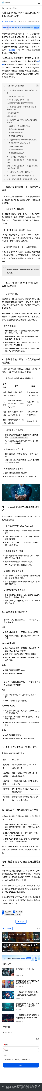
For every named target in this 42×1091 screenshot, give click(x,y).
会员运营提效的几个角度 (26, 969)
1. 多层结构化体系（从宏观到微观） (19, 126)
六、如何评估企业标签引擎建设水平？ (20, 172)
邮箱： (6, 1050)
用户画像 (19, 912)
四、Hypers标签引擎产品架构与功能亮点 (22, 140)
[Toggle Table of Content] (37, 85)
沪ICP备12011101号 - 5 (29, 1088)
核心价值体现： (12, 116)
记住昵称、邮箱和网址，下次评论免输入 (17, 1060)
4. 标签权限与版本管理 (15, 136)
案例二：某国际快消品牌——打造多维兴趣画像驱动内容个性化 (22, 167)
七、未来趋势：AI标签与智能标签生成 (20, 176)
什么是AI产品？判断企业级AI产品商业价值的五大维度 (27, 993)
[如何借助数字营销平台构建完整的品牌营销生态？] (8, 984)
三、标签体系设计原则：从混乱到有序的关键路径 (22, 121)
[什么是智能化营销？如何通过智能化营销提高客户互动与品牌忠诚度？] (8, 1018)
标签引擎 (12, 50)
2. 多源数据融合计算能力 (15, 146)
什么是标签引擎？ (13, 113)
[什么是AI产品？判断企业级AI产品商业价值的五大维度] (8, 995)
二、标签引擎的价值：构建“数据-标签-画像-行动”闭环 (21, 108)
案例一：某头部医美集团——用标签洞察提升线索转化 (22, 161)
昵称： (6, 1045)
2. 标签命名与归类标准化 (15, 129)
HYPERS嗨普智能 (7, 21)
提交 (21, 1065)
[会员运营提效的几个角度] (8, 972)
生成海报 (8, 928)
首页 (3, 8)
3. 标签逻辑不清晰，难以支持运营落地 (20, 103)
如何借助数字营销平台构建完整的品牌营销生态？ (27, 982)
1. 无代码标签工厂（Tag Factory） (19, 143)
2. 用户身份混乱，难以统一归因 (18, 100)
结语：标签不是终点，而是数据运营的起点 (22, 179)
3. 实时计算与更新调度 (15, 149)
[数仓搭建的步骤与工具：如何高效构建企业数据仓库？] (8, 1007)
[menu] (38, 3)
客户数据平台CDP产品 (12, 915)
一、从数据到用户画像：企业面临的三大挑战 (22, 91)
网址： (6, 1055)
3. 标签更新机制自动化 (15, 132)
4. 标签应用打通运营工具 (15, 153)
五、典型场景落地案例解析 (16, 157)
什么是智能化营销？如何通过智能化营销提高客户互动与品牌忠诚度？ (27, 1016)
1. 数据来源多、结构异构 (15, 96)
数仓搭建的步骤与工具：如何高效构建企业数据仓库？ (27, 1005)
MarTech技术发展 (33, 21)
